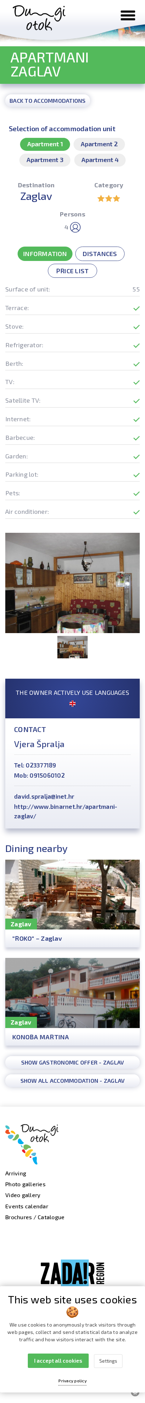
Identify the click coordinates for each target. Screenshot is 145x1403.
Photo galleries (25, 1184)
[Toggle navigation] (127, 15)
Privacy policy (72, 1380)
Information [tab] (45, 253)
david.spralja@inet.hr (44, 796)
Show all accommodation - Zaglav (72, 1080)
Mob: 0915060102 (39, 775)
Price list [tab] (72, 271)
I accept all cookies (58, 1360)
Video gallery (22, 1194)
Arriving (15, 1173)
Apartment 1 (45, 144)
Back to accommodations (48, 100)
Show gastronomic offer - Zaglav (72, 1062)
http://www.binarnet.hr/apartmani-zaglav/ (65, 811)
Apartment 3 (44, 159)
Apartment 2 (99, 144)
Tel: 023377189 (35, 764)
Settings (108, 1361)
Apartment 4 (100, 159)
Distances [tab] (100, 253)
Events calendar (26, 1206)
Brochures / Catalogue (34, 1217)
